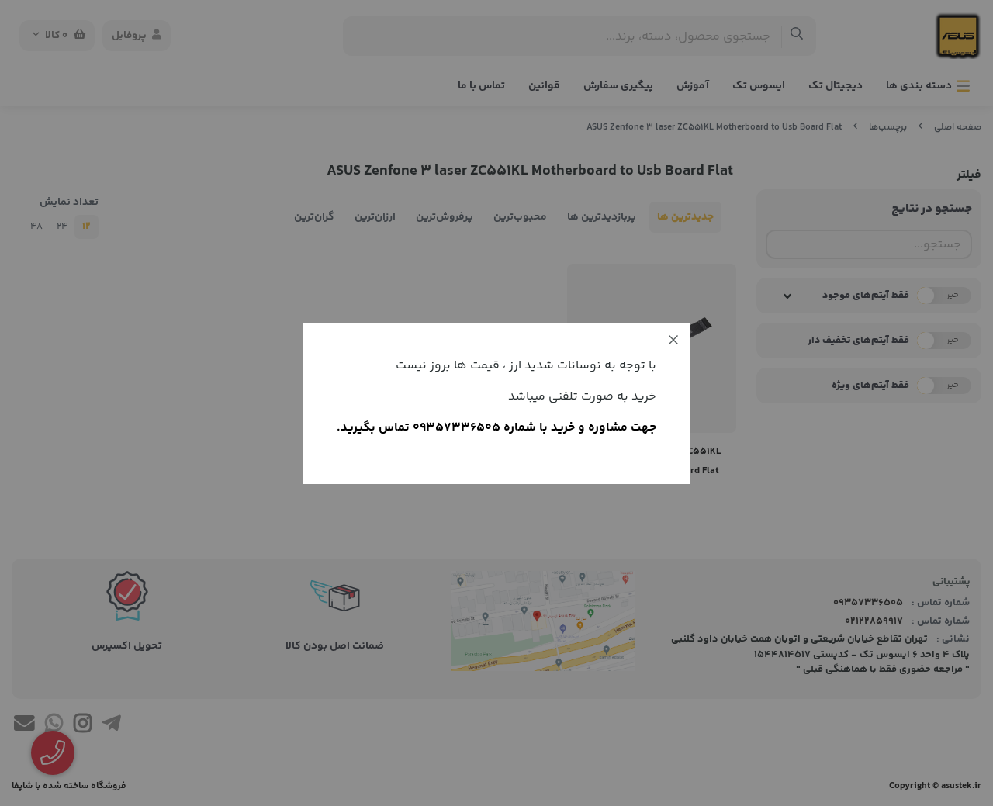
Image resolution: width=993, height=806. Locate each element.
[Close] (673, 340)
